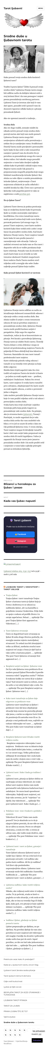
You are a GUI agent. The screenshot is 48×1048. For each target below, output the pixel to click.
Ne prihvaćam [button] (39, 1031)
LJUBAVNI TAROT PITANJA (15, 1000)
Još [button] (40, 1034)
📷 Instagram (20, 541)
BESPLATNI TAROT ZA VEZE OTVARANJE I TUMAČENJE (22, 993)
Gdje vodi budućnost (13, 981)
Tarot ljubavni (13, 8)
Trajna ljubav (12, 595)
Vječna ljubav (10, 1017)
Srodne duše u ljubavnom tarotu (19, 1022)
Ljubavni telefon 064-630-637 (17, 571)
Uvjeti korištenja (21, 1041)
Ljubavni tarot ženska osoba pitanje (19, 970)
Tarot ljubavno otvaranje (17, 631)
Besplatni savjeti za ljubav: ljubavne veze (24, 666)
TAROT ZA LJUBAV (12, 1006)
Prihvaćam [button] (37, 1040)
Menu (40, 8)
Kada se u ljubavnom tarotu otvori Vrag (21, 965)
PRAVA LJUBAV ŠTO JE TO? (16, 1011)
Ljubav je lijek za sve (12, 987)
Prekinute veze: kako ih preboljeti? (19, 959)
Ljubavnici (27, 414)
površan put (24, 194)
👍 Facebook (20, 534)
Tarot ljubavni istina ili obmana (17, 976)
